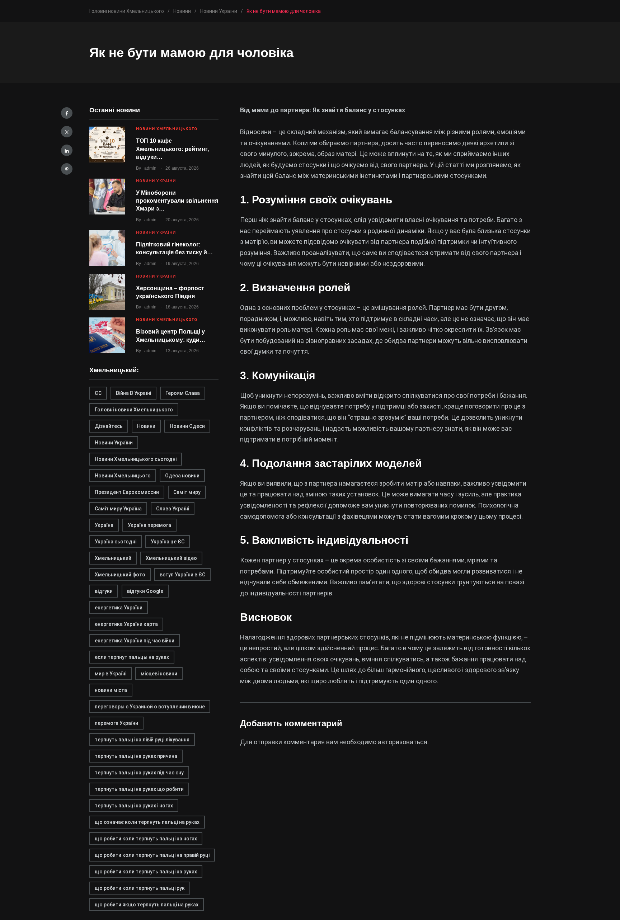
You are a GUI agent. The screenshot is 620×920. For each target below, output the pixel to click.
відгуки (104, 591)
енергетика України (118, 607)
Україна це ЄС (167, 541)
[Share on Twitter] (66, 131)
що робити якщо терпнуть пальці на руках (146, 904)
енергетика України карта (126, 624)
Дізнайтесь (109, 426)
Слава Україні (172, 508)
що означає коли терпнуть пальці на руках (147, 822)
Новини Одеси (187, 426)
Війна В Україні (133, 393)
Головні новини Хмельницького (134, 409)
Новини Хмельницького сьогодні (136, 459)
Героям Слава (182, 393)
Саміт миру (187, 492)
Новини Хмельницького (166, 129)
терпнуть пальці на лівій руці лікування (142, 739)
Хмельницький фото (120, 574)
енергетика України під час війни (134, 640)
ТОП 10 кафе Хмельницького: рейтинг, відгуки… (172, 149)
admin (150, 168)
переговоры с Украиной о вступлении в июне (150, 706)
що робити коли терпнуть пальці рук (140, 888)
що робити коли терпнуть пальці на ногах (146, 838)
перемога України (116, 723)
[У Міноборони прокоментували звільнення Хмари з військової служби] (107, 196)
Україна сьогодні (115, 541)
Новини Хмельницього (123, 475)
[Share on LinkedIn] (66, 150)
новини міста (111, 690)
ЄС (98, 393)
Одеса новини (182, 475)
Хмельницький (113, 558)
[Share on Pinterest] (66, 169)
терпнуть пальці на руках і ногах (134, 805)
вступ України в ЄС (182, 574)
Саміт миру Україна (118, 508)
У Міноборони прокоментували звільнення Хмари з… (177, 201)
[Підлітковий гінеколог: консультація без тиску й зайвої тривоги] (107, 248)
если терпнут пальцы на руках (132, 657)
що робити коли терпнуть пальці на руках (146, 871)
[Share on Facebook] (66, 113)
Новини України (156, 181)
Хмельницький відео (171, 558)
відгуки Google (145, 591)
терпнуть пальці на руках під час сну (139, 772)
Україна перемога (149, 525)
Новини (146, 426)
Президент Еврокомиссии (127, 492)
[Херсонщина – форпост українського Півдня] (107, 292)
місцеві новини (159, 673)
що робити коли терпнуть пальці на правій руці (152, 855)
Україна (104, 525)
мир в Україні (110, 673)
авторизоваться (402, 742)
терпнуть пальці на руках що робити (139, 789)
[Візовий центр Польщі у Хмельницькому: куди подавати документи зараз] (107, 335)
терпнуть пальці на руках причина (136, 756)
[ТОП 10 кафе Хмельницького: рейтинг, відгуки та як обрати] (107, 144)
